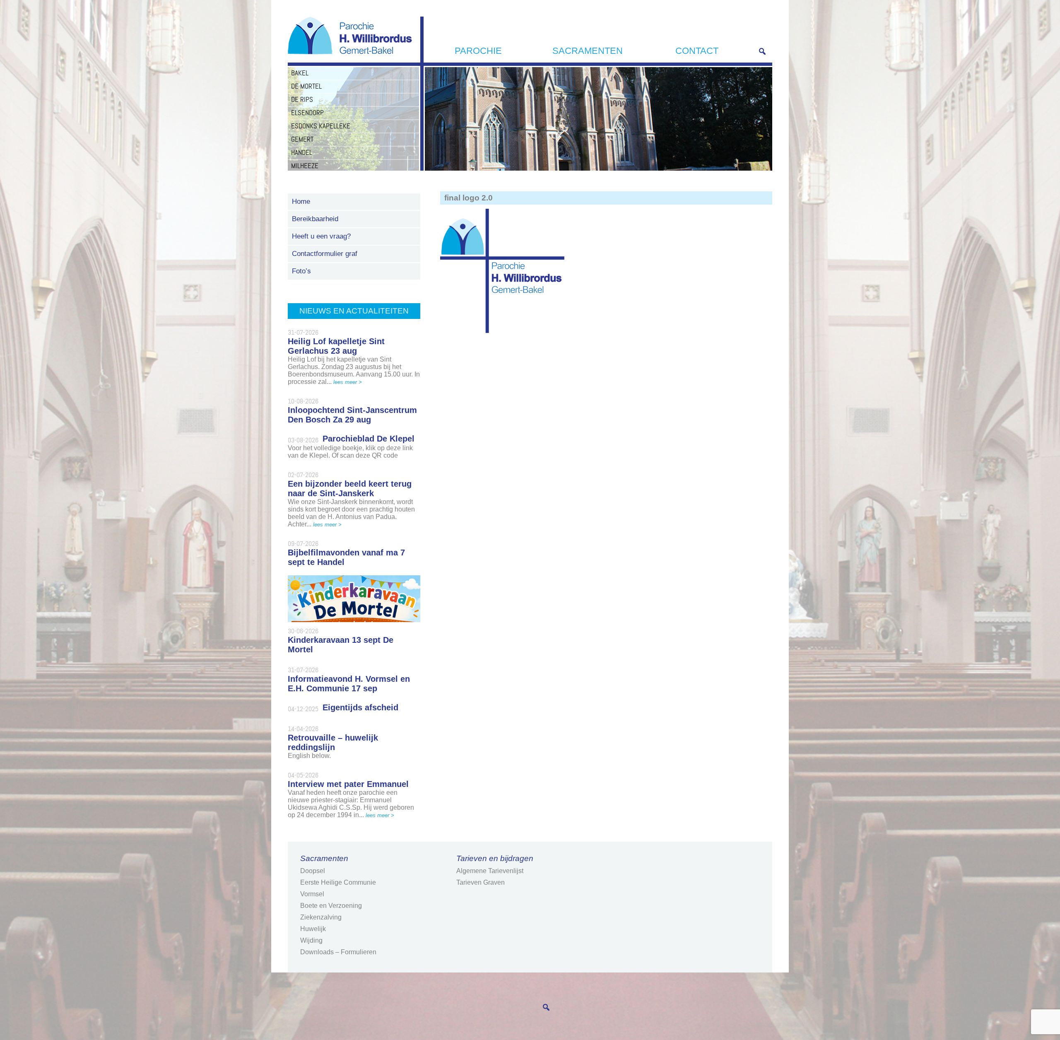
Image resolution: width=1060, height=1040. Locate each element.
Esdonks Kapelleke (320, 125)
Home (301, 201)
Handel (301, 152)
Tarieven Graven (480, 882)
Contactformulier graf (324, 254)
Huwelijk (313, 928)
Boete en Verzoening (331, 905)
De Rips (302, 99)
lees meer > (347, 382)
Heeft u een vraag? (321, 236)
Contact (696, 51)
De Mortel (306, 86)
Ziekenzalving (321, 917)
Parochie (478, 51)
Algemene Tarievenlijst (489, 870)
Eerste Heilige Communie (338, 882)
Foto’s (301, 271)
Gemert (302, 139)
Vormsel (312, 894)
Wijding (311, 940)
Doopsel (312, 870)
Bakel (299, 72)
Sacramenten (587, 51)
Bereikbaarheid (315, 219)
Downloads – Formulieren (338, 952)
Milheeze (304, 165)
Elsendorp (307, 112)
